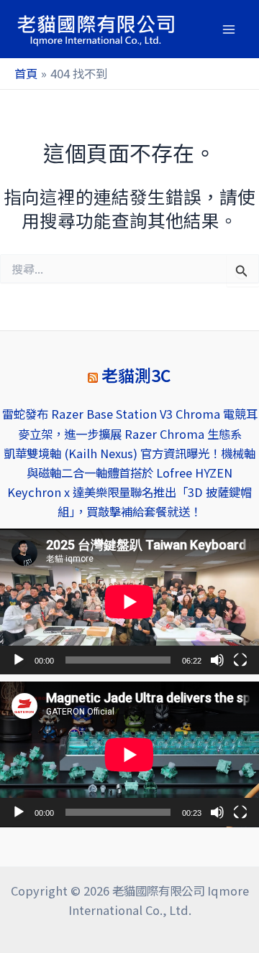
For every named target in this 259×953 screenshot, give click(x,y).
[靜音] (217, 660)
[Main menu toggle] (228, 29)
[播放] (19, 660)
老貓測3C (136, 375)
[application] (129, 601)
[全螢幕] (240, 660)
